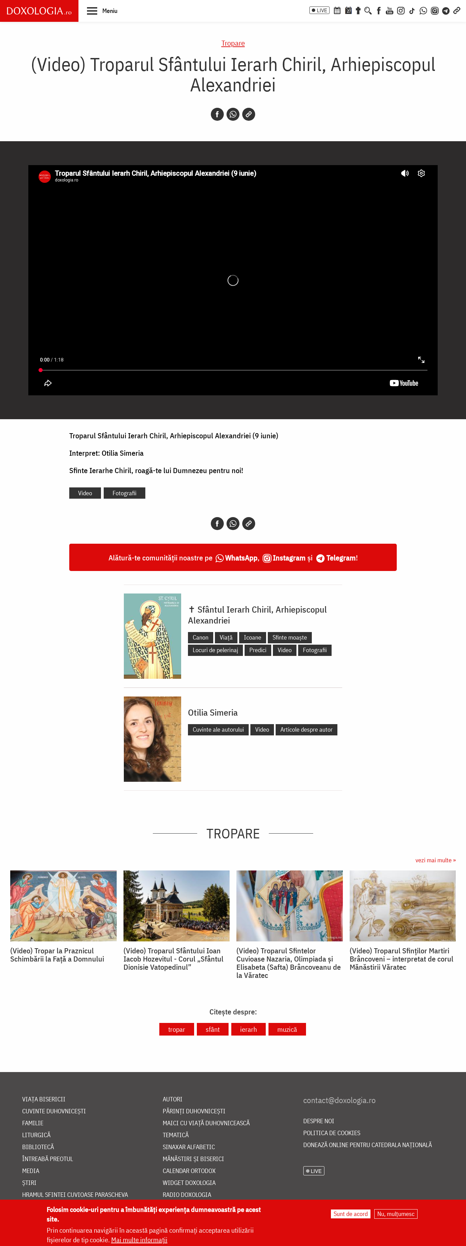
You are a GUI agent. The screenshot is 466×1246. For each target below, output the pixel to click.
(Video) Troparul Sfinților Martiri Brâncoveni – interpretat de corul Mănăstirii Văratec (401, 959)
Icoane (252, 637)
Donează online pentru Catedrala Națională (367, 1145)
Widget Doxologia (189, 1183)
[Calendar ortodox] (337, 10)
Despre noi (318, 1121)
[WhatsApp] (423, 10)
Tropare (233, 43)
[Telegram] (446, 10)
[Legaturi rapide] (457, 9)
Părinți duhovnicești (194, 1111)
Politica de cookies (331, 1133)
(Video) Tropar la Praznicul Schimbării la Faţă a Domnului (57, 955)
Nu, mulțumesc (395, 1214)
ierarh (248, 1029)
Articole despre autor (306, 729)
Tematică (176, 1135)
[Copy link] (248, 114)
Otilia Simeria (213, 712)
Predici (257, 650)
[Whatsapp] (233, 114)
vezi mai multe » (436, 860)
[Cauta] (368, 9)
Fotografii (124, 493)
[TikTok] (412, 10)
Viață (226, 637)
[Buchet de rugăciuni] (358, 10)
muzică (287, 1029)
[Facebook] (379, 10)
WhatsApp (241, 557)
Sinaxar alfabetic (189, 1147)
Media (30, 1171)
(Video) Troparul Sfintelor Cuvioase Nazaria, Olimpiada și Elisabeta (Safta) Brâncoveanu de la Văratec (288, 963)
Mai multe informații (139, 1239)
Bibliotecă (38, 1147)
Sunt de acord (351, 1214)
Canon (200, 637)
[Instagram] (401, 10)
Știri (29, 1183)
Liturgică (36, 1135)
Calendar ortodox (189, 1171)
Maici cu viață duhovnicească (206, 1123)
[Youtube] (389, 10)
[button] (102, 10)
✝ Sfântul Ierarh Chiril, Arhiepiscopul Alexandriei (257, 615)
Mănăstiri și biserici (193, 1159)
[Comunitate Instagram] (435, 10)
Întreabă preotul (47, 1159)
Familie (32, 1123)
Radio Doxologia (187, 1195)
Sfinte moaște (290, 637)
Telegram (341, 557)
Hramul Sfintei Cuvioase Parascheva (75, 1195)
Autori (173, 1099)
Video (85, 493)
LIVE (322, 10)
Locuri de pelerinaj (215, 650)
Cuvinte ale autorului (218, 729)
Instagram (289, 557)
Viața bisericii (43, 1099)
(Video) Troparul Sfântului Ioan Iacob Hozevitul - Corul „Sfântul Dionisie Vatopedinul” (173, 959)
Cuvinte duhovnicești (54, 1111)
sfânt (213, 1029)
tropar (176, 1029)
